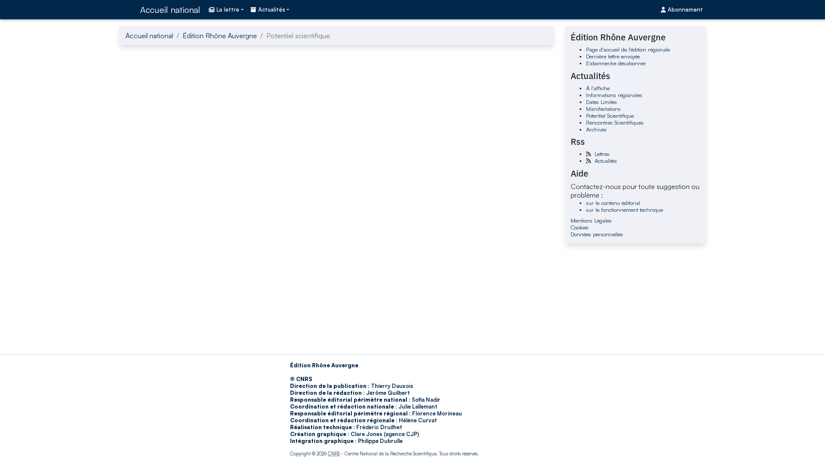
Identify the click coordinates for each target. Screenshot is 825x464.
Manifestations (603, 108)
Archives (596, 129)
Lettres (602, 153)
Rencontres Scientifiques (615, 122)
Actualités (606, 160)
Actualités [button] (271, 9)
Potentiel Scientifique (610, 115)
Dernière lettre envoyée (613, 56)
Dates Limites (601, 101)
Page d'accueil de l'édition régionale (628, 49)
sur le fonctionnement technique (624, 209)
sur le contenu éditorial (613, 202)
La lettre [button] (228, 9)
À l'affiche (598, 88)
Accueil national (170, 9)
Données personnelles (597, 234)
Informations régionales (614, 95)
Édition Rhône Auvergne (220, 35)
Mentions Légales (591, 220)
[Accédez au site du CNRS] (127, 9)
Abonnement (685, 9)
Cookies (580, 227)
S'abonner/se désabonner (616, 63)
